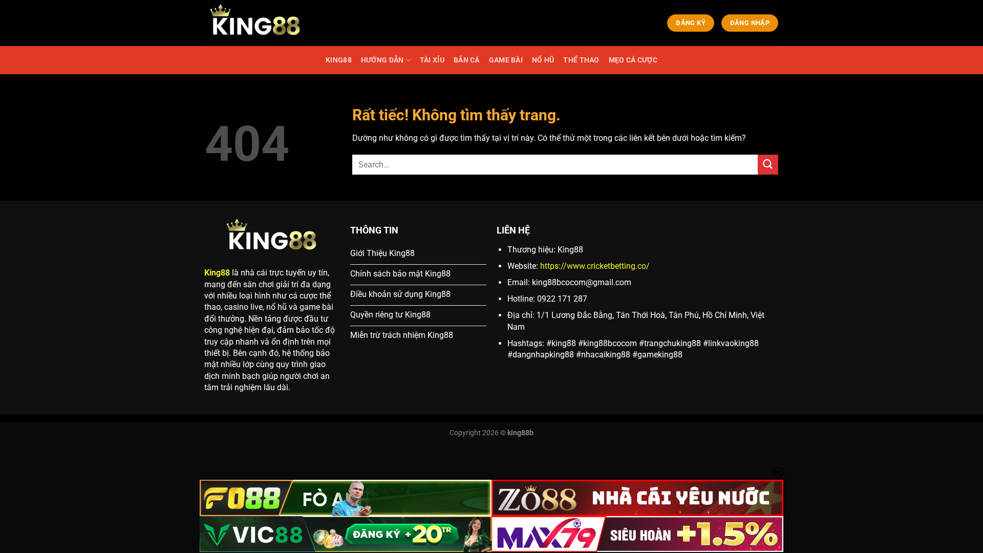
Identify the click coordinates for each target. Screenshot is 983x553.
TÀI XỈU (432, 60)
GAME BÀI (506, 60)
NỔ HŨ (543, 60)
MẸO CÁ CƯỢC (633, 60)
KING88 (339, 60)
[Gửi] (768, 165)
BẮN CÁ (467, 60)
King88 (217, 273)
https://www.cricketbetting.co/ (595, 266)
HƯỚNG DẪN (382, 60)
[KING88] (256, 23)
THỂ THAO (581, 60)
